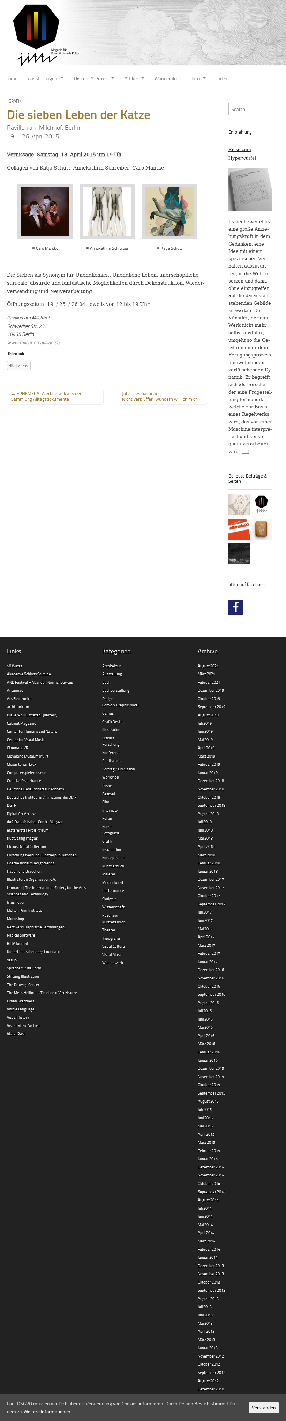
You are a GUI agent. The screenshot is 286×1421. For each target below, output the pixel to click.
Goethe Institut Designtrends (30, 862)
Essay (107, 785)
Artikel (131, 78)
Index (221, 78)
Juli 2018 (205, 821)
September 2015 (211, 1093)
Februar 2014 (209, 1249)
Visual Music (112, 954)
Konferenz (110, 752)
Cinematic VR (17, 747)
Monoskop (15, 918)
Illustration (111, 729)
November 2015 (211, 1076)
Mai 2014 (205, 1224)
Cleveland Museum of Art (27, 756)
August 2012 (208, 1380)
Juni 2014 (205, 1216)
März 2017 (206, 945)
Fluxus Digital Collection (26, 846)
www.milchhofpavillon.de (33, 342)
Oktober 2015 (209, 1084)
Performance (113, 890)
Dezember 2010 (211, 1388)
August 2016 (208, 1002)
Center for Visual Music (25, 739)
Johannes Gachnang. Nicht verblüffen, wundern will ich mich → (162, 396)
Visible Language (21, 1009)
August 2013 (208, 1298)
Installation (111, 849)
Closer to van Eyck (21, 764)
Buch (106, 682)
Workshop (110, 777)
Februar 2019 (209, 764)
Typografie (111, 938)
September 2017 (211, 904)
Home (11, 78)
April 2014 (206, 1232)
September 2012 (211, 1372)
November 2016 (211, 977)
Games (108, 713)
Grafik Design (113, 721)
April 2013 (206, 1331)
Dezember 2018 (211, 780)
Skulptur (109, 898)
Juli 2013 (205, 1306)
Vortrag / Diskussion (118, 769)
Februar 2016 (209, 1051)
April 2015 (206, 1134)
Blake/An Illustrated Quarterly (32, 714)
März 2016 (206, 1043)
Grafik (15, 101)
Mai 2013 (205, 1323)
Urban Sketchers (20, 1000)
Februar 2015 (209, 1150)
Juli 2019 (205, 723)
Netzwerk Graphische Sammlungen (36, 927)
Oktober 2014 (209, 1183)
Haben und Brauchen (24, 871)
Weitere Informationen (47, 1411)
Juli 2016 (205, 1010)
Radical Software (21, 935)
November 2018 (211, 788)
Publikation (111, 760)
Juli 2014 (205, 1208)
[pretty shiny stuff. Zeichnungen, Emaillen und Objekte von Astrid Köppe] (261, 530)
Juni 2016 (205, 1019)
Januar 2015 (208, 1158)
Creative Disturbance (24, 780)
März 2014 (206, 1240)
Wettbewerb (112, 962)
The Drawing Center (23, 984)
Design (107, 698)
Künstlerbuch (113, 866)
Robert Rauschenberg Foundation (35, 951)
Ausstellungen (42, 78)
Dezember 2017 (211, 879)
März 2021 (206, 673)
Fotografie (111, 832)
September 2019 (211, 706)
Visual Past (16, 1033)
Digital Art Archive (21, 813)
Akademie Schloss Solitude (29, 673)
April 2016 (206, 1035)
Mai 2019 (205, 739)
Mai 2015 (205, 1125)
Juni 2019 (205, 731)
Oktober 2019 (209, 698)
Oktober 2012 (209, 1364)
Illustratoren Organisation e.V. (31, 879)
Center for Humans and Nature (32, 731)
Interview (110, 810)
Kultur (107, 818)
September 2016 (211, 994)
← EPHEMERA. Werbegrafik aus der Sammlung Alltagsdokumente (46, 396)
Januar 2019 (208, 772)
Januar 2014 (208, 1257)
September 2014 (211, 1191)
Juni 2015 (205, 1117)
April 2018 (206, 846)
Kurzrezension (114, 921)
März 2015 (206, 1142)
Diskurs (108, 737)
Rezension (110, 915)
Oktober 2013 (209, 1282)
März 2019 (206, 756)
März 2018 (206, 854)
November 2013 (211, 1273)
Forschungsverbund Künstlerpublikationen (42, 854)
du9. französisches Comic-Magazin (35, 821)
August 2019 (208, 714)
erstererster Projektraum (27, 830)
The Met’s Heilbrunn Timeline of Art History (42, 992)
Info (195, 78)
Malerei (108, 874)
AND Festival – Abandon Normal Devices (40, 682)
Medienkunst (112, 882)
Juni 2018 (205, 830)
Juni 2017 (205, 920)
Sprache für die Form (24, 967)
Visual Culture (113, 946)
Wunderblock (168, 78)
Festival (108, 793)
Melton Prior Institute (24, 910)
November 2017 (211, 887)
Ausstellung (112, 673)
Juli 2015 (205, 1109)
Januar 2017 (208, 961)
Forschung (111, 744)
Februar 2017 (209, 953)
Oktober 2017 (209, 895)
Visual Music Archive (23, 1025)
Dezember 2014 (211, 1167)
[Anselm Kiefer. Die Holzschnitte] (239, 555)
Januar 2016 (208, 1060)
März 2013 (206, 1339)
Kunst (107, 826)
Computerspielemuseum (27, 772)
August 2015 (208, 1101)
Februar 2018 (209, 862)
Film (105, 801)
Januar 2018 (208, 871)
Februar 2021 (209, 682)
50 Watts (14, 665)
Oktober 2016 (209, 986)
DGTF (11, 805)
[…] (245, 451)
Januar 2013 (208, 1347)
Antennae (15, 690)
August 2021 (208, 665)
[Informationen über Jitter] (261, 505)
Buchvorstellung (115, 690)
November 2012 (211, 1356)
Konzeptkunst (113, 857)
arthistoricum (18, 706)
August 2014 (208, 1199)
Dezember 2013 (211, 1265)
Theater (108, 929)
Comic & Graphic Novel (120, 704)
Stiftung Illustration (23, 976)
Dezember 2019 (211, 690)
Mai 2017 (205, 928)
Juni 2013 (205, 1314)
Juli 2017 (205, 912)
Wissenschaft (113, 906)
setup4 (12, 959)
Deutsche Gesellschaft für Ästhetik (35, 788)
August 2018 (208, 813)
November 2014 (211, 1175)
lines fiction (16, 902)
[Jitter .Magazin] (143, 36)
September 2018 (211, 805)
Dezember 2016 (211, 969)
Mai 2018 (205, 838)
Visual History (18, 1017)
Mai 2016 (205, 1027)
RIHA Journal (17, 943)
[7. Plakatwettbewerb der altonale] (239, 530)
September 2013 (211, 1290)
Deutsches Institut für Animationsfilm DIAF (42, 797)
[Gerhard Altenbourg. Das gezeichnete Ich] (239, 505)
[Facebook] (235, 607)
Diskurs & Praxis (91, 78)
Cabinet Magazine (21, 723)
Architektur (111, 665)
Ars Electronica (19, 698)
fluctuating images (22, 838)
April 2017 (206, 936)
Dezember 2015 (211, 1068)
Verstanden (264, 1407)
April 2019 (206, 747)
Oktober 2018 (209, 797)
